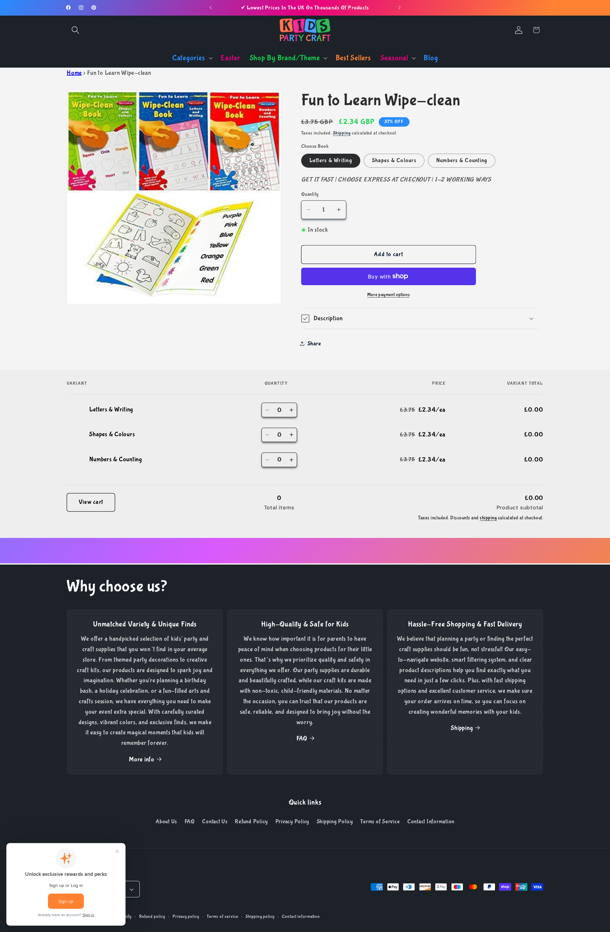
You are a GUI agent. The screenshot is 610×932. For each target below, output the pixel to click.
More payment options (388, 295)
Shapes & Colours (394, 160)
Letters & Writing (330, 160)
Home (74, 73)
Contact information (301, 916)
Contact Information (430, 822)
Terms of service (222, 916)
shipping (488, 518)
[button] (75, 30)
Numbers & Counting (461, 160)
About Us (166, 822)
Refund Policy (251, 822)
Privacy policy (186, 916)
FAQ (301, 738)
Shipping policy (260, 916)
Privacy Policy (292, 822)
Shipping (342, 133)
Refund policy (152, 916)
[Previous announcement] (211, 7)
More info (141, 759)
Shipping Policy (335, 822)
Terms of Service (380, 822)
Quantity (310, 194)
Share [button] (314, 343)
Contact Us (214, 822)
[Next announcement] (399, 7)
